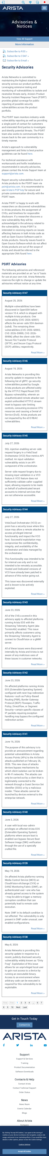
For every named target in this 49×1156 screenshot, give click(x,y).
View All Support (25, 39)
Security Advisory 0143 (15, 602)
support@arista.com (13, 173)
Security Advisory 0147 (15, 293)
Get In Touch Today (24, 1018)
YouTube (45, 1045)
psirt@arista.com (11, 187)
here (30, 154)
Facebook (3, 1045)
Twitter (17, 1045)
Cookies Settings (24, 1144)
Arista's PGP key (15, 190)
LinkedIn (31, 1045)
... (33, 1003)
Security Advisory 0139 (15, 863)
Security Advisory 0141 (15, 734)
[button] (23, 2)
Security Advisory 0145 (15, 436)
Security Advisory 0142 (15, 673)
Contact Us (24, 1025)
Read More (37, 352)
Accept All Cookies (24, 1151)
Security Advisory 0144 (15, 509)
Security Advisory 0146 (15, 361)
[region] (24, 1141)
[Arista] (12, 8)
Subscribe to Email (17, 60)
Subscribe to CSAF (17, 56)
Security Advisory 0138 (15, 937)
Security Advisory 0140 (15, 812)
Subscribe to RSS (16, 51)
